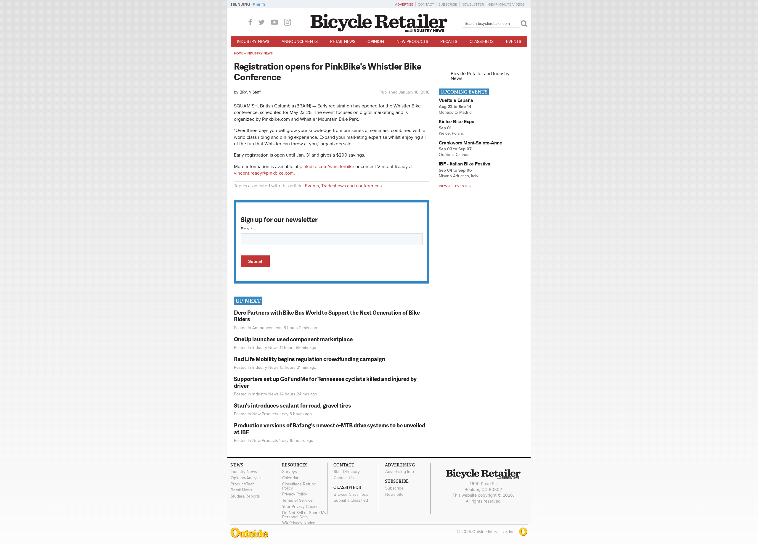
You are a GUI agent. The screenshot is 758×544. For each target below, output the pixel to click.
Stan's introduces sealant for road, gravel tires (292, 405)
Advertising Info (399, 471)
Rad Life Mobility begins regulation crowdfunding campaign (309, 359)
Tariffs (260, 4)
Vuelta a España (456, 100)
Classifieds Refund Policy (299, 486)
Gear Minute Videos (506, 4)
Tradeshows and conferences (351, 186)
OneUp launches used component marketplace (293, 339)
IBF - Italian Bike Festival (465, 164)
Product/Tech (243, 484)
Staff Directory (347, 471)
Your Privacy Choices (301, 506)
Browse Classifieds (351, 494)
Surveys (289, 471)
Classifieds (482, 41)
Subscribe (448, 4)
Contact (426, 4)
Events (513, 41)
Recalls (448, 41)
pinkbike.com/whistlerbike (327, 167)
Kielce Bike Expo (456, 122)
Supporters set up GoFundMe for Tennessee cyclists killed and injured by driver (325, 382)
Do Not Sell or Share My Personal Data (304, 514)
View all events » (455, 186)
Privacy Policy (294, 494)
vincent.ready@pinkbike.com (264, 173)
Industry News (253, 41)
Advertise (404, 4)
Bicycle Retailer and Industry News (480, 76)
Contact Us (344, 477)
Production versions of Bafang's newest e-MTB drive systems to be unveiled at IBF (329, 428)
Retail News (342, 41)
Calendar (290, 477)
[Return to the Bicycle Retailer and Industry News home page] (379, 30)
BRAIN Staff (250, 92)
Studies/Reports (245, 496)
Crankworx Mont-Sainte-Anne (470, 143)
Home (238, 53)
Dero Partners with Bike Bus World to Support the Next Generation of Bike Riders (327, 315)
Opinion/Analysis (246, 477)
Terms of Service (297, 500)
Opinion (375, 41)
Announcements (300, 41)
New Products (412, 41)
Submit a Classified (351, 500)
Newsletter (473, 4)
